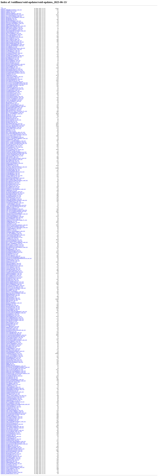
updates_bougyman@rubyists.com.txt (11, 69)
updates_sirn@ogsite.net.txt (9, 408)
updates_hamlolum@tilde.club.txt (11, 179)
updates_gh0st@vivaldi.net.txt (10, 161)
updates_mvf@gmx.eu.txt (8, 325)
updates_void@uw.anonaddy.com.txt (11, 447)
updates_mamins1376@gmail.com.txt (11, 284)
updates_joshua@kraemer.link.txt (11, 232)
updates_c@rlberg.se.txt (8, 74)
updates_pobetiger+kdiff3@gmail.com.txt (13, 372)
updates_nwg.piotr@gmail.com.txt (11, 344)
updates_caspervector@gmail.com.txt (12, 76)
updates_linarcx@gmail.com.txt (10, 267)
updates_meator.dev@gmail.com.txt (11, 302)
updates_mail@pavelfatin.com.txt (11, 278)
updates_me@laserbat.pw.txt (9, 300)
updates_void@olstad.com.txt (9, 445)
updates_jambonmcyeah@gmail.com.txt (12, 208)
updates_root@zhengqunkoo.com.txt (11, 398)
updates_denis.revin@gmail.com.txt (11, 113)
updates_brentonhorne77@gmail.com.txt (12, 71)
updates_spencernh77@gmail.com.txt (11, 416)
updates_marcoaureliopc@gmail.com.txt (12, 285)
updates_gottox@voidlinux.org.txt (11, 168)
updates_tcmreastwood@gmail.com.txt (12, 424)
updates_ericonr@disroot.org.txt (11, 136)
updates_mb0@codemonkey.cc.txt (10, 294)
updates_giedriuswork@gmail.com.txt (12, 163)
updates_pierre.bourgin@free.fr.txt (12, 369)
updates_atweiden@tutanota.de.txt (11, 56)
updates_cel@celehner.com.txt (10, 77)
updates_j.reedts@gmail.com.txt (10, 204)
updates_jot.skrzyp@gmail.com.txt (11, 233)
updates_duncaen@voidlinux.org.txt (11, 123)
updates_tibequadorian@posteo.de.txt (12, 426)
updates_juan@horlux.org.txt (9, 238)
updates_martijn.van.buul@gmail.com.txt (13, 288)
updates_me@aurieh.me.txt (8, 296)
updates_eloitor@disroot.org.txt (11, 128)
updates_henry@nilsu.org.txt (9, 185)
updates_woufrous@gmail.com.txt (10, 458)
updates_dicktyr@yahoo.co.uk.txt (11, 119)
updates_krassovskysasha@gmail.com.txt (13, 257)
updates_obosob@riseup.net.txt (10, 346)
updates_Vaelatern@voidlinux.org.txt (12, 14)
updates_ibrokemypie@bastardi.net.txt (12, 192)
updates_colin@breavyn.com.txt (10, 90)
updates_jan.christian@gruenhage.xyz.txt (13, 211)
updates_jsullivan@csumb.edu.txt (11, 236)
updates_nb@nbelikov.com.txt (9, 327)
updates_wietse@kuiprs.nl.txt (10, 455)
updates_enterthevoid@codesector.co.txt (13, 133)
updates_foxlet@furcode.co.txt (10, 150)
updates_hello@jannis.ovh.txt (10, 183)
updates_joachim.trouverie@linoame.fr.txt (14, 220)
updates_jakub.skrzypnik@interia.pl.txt (13, 206)
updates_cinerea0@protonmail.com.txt (12, 85)
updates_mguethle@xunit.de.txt (10, 306)
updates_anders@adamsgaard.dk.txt (11, 43)
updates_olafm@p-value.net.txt (10, 349)
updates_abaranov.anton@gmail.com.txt (12, 17)
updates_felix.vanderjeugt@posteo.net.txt (14, 143)
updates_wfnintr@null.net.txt (10, 452)
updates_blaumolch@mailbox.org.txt (11, 65)
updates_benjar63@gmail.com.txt (10, 60)
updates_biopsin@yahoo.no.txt (10, 63)
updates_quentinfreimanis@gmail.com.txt (13, 380)
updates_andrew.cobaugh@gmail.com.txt (12, 44)
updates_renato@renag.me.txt (9, 390)
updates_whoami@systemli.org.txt (11, 453)
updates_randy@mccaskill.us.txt (10, 384)
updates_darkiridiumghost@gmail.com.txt (13, 106)
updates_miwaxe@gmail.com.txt (10, 314)
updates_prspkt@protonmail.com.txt (11, 375)
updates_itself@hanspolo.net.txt (11, 201)
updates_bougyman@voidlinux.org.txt (12, 70)
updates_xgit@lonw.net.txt (9, 464)
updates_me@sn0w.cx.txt (8, 301)
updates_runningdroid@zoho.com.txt (11, 399)
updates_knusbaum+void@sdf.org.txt (11, 252)
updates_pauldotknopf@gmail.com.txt (12, 362)
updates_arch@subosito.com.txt (10, 50)
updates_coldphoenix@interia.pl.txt (12, 87)
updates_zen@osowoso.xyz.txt (9, 473)
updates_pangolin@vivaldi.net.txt (11, 359)
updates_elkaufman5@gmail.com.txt (11, 127)
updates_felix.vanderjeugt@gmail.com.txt (13, 142)
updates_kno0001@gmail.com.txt (10, 249)
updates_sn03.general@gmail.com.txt (12, 410)
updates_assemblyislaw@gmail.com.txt (12, 55)
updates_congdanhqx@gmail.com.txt (11, 91)
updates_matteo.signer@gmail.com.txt (12, 291)
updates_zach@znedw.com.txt (9, 469)
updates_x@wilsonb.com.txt (9, 461)
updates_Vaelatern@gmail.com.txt (11, 13)
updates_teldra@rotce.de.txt (9, 425)
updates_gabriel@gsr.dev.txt (9, 157)
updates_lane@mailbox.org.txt (10, 259)
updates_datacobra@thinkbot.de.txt (11, 107)
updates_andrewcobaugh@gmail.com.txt (12, 45)
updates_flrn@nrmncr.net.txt (9, 148)
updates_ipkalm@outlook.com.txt (10, 197)
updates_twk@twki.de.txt (8, 435)
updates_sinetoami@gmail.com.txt (11, 406)
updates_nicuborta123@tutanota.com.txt (13, 336)
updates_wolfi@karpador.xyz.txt (10, 457)
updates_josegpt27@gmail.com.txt (11, 228)
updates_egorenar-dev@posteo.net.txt (12, 126)
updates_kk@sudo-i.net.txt (9, 248)
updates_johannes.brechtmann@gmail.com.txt (14, 225)
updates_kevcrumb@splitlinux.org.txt (12, 246)
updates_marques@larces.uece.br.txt (12, 286)
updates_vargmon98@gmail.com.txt (11, 438)
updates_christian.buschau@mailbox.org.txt (14, 82)
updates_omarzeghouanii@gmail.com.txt (12, 351)
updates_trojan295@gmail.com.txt (11, 434)
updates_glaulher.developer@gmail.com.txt (14, 166)
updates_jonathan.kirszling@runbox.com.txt (14, 227)
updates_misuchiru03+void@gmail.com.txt (13, 312)
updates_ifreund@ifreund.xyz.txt (11, 195)
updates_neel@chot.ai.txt (8, 331)
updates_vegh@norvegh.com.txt (10, 440)
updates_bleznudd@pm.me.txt (9, 66)
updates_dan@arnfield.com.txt (10, 103)
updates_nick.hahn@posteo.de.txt (11, 333)
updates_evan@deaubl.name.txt (10, 139)
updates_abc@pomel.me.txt (8, 18)
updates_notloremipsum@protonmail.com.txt (14, 340)
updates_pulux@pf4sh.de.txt (9, 377)
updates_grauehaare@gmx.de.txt (10, 170)
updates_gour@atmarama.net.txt (10, 169)
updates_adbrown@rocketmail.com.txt (12, 28)
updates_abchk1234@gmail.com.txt (11, 21)
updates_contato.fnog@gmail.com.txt (12, 98)
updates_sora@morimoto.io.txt (10, 415)
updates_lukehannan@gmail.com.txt (11, 273)
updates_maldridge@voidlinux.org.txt (12, 283)
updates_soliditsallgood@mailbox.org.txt (13, 413)
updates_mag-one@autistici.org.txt (11, 276)
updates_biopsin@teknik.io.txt (10, 61)
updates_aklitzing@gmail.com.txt (11, 33)
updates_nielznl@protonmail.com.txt (12, 337)
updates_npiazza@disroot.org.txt (11, 342)
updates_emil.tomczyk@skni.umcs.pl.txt (13, 132)
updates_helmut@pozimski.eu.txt (10, 184)
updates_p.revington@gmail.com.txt (11, 354)
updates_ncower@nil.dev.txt (9, 328)
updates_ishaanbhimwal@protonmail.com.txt (14, 200)
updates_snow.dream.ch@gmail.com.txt (12, 411)
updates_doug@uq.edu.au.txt (9, 122)
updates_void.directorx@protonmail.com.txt (14, 443)
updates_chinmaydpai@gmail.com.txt (11, 79)
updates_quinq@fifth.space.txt (10, 382)
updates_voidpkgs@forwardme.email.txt (12, 448)
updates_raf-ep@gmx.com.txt (9, 383)
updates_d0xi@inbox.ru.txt (9, 102)
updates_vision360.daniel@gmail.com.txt (13, 441)
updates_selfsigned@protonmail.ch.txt (12, 401)
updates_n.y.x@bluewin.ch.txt (10, 326)
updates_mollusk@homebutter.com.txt (12, 317)
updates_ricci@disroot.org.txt (10, 394)
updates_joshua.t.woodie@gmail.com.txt (13, 231)
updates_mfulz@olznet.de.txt (9, 305)
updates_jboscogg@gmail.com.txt (10, 218)
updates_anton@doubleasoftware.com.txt (13, 48)
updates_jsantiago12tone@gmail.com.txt (13, 234)
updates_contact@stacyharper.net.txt (12, 97)
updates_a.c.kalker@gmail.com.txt (11, 16)
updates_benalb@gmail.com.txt (10, 59)
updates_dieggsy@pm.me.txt (9, 121)
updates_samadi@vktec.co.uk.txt (10, 400)
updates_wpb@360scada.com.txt (10, 460)
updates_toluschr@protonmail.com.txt (12, 430)
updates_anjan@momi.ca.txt (9, 46)
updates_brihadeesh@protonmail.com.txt (13, 72)
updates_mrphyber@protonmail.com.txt (12, 320)
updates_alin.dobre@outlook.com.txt (12, 37)
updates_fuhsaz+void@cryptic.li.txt (12, 155)
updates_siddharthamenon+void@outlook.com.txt (15, 404)
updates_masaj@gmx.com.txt (9, 290)
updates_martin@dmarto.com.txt (10, 289)
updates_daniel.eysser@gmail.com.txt (12, 105)
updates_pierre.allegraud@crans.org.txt (13, 368)
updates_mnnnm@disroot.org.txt (10, 315)
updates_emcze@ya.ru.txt (8, 131)
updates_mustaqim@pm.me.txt (9, 323)
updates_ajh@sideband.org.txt (10, 32)
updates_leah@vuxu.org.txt (9, 262)
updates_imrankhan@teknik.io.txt (11, 196)
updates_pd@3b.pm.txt (7, 363)
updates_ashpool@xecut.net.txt (10, 54)
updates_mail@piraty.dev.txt (9, 279)
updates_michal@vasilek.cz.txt (10, 307)
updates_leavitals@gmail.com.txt (11, 263)
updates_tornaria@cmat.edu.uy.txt (11, 431)
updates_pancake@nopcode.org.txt (11, 357)
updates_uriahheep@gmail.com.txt (11, 436)
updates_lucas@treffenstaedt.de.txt (12, 272)
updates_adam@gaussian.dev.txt (10, 24)
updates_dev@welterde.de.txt (9, 118)
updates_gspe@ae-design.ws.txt (10, 176)
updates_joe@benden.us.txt (9, 221)
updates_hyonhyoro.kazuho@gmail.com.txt (13, 189)
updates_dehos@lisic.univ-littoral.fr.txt (14, 111)
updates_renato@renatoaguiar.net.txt (12, 391)
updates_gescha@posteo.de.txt (10, 160)
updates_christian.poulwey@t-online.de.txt (14, 84)
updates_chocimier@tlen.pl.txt (10, 80)
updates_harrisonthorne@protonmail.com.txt (14, 180)
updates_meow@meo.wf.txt (8, 304)
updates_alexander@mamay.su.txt (10, 35)
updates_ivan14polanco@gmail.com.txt (12, 202)
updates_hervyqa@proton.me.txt (10, 186)
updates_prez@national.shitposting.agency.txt (15, 373)
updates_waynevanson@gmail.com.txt (11, 451)
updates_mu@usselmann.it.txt (9, 322)
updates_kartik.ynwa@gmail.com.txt (11, 243)
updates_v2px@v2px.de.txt (8, 437)
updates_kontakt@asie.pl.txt (9, 253)
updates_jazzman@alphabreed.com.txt (12, 217)
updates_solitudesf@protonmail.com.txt (13, 414)
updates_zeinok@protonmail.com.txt (11, 472)
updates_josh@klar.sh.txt (8, 229)
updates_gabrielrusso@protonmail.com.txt (13, 158)
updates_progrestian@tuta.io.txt (11, 374)
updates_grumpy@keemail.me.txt (10, 174)
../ (2, 7)
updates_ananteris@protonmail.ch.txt (12, 42)
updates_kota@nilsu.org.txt (9, 254)
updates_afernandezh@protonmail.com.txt (13, 30)
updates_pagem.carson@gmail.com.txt (12, 356)
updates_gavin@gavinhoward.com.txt (11, 159)
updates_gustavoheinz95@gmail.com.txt (12, 178)
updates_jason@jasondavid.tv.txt (11, 215)
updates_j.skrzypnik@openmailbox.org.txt (13, 205)
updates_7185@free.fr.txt (8, 11)
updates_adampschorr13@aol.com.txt (11, 27)
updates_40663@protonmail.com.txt (11, 9)
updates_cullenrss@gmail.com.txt (11, 101)
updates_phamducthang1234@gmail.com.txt (13, 366)
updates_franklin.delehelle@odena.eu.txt (13, 152)
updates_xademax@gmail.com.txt (10, 462)
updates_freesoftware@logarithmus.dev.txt (14, 153)
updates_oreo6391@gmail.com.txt (10, 352)
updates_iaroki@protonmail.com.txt (11, 191)
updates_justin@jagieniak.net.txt (11, 239)
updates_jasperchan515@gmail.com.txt (12, 216)
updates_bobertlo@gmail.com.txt (10, 68)
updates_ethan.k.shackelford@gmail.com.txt (14, 138)
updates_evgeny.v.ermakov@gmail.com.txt (13, 140)
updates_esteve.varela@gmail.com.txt (12, 137)
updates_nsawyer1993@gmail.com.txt (11, 343)
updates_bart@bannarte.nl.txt (10, 58)
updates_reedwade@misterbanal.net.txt (12, 389)
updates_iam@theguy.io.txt (9, 190)
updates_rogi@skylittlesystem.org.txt (12, 396)
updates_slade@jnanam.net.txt (10, 409)
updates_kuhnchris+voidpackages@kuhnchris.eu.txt (16, 258)
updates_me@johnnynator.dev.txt (10, 299)
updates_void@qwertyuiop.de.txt (10, 446)
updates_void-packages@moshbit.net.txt (13, 442)
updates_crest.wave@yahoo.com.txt (11, 100)
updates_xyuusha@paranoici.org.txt (11, 466)
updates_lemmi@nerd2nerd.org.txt (11, 264)
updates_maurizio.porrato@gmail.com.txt (13, 293)
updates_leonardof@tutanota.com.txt (12, 265)
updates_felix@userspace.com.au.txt (12, 144)
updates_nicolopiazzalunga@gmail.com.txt (13, 335)
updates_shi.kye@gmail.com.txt (10, 403)
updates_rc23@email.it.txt (9, 385)
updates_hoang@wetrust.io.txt (10, 187)
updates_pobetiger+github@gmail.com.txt (13, 370)
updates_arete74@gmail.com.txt (10, 51)
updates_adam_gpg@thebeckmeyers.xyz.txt (13, 25)
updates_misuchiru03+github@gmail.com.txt (14, 311)
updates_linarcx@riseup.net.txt (10, 268)
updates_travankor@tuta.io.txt (10, 432)
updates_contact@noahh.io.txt (10, 95)
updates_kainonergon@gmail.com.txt (11, 241)
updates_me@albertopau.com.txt (10, 295)
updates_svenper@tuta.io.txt (9, 422)
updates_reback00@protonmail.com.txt (12, 388)
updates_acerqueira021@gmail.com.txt (12, 23)
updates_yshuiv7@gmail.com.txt (10, 468)
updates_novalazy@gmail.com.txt (10, 341)
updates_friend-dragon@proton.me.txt (12, 154)
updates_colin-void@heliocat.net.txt (12, 89)
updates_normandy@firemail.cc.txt (11, 338)
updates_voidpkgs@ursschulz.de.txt (11, 450)
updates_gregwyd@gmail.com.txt (10, 173)
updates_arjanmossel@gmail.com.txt (11, 53)
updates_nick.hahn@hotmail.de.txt (11, 332)
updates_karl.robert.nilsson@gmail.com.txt (14, 242)
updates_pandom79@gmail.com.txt (10, 358)
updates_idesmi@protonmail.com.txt (11, 194)
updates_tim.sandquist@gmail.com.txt (12, 427)
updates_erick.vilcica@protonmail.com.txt (14, 134)
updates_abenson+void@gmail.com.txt (12, 22)
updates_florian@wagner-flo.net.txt (12, 147)
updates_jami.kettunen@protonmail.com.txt (14, 210)
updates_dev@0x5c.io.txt (8, 114)
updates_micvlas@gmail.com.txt (10, 309)
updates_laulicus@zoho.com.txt (10, 260)
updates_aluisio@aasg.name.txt (10, 39)
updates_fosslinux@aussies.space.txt (12, 149)
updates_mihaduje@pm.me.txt (9, 310)
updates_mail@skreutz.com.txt (10, 280)
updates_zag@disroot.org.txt (9, 471)
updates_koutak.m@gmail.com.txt (10, 255)
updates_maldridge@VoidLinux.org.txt (12, 281)
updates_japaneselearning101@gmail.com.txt (14, 213)
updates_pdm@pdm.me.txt (8, 364)
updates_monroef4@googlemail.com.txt (12, 319)
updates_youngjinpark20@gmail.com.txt (12, 467)
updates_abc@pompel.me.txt (9, 19)
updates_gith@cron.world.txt (9, 165)
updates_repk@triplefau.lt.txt (10, 393)
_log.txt (3, 8)
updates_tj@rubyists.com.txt (9, 429)
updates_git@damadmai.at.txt (9, 164)
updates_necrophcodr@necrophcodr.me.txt (13, 330)
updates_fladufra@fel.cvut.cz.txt (11, 145)
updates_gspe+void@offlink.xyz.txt (11, 175)
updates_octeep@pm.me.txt (8, 347)
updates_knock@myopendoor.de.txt (11, 251)
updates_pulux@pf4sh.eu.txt (9, 378)
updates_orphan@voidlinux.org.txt (11, 353)
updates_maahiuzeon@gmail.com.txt (11, 274)
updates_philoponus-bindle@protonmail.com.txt (15, 367)
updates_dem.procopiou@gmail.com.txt (12, 112)
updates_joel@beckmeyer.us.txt (10, 222)
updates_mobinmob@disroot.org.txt (11, 316)
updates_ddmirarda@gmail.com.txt (11, 110)
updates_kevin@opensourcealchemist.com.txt (14, 247)
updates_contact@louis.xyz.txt (10, 92)
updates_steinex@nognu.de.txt (10, 419)
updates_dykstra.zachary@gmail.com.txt (13, 124)
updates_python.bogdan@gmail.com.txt (12, 379)
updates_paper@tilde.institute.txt (11, 361)
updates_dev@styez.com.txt (9, 117)
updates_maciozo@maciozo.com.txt (11, 275)
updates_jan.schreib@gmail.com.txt (11, 212)
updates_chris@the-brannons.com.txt (12, 81)
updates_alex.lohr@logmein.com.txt (11, 34)
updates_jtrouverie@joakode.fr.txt (11, 237)
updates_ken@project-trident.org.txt (12, 244)
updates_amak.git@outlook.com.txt (11, 40)
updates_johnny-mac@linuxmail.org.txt (12, 226)
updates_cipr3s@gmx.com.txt (9, 86)
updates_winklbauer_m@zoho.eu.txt (11, 456)
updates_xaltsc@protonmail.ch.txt (11, 463)
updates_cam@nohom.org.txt (9, 75)
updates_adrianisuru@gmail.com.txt (11, 29)
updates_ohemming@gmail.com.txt (10, 348)
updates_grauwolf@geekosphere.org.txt (12, 171)
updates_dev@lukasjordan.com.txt (11, 116)
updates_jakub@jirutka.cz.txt (10, 207)
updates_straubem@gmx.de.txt (9, 420)
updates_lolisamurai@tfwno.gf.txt (11, 270)
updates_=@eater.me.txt (8, 12)
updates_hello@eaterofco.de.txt (10, 181)
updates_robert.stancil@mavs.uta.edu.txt (13, 395)
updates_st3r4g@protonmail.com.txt (11, 417)
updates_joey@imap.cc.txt (8, 223)
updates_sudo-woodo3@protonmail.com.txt (13, 421)
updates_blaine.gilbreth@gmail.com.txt (13, 64)
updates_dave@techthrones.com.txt (11, 108)
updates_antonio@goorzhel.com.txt (11, 49)
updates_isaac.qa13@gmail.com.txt (11, 199)
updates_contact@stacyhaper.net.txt (12, 96)
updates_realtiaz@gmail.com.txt (10, 387)
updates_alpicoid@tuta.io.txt (10, 38)
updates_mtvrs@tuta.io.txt (9, 321)
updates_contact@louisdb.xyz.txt (11, 93)
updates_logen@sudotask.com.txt (10, 269)
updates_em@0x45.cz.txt (8, 129)
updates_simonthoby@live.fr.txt (10, 405)
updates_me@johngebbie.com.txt (10, 298)
